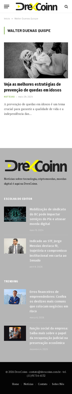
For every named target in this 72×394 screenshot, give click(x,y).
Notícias (28, 384)
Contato (42, 384)
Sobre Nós (58, 384)
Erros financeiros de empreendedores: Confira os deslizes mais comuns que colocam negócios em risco (49, 301)
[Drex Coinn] (36, 6)
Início (7, 18)
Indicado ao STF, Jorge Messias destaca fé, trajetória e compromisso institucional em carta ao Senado (48, 251)
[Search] (66, 6)
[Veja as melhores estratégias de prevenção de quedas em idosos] (36, 60)
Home (15, 384)
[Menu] (6, 6)
